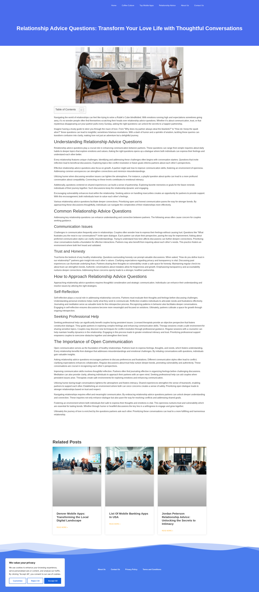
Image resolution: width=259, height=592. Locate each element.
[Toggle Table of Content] (80, 110)
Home (113, 5)
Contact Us (199, 5)
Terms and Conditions (152, 569)
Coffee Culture (128, 5)
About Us (185, 5)
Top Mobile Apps (147, 5)
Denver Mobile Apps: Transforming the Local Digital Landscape (72, 517)
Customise (17, 581)
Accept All (52, 581)
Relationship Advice (167, 5)
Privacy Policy (131, 569)
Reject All (35, 581)
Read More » (62, 527)
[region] (35, 572)
